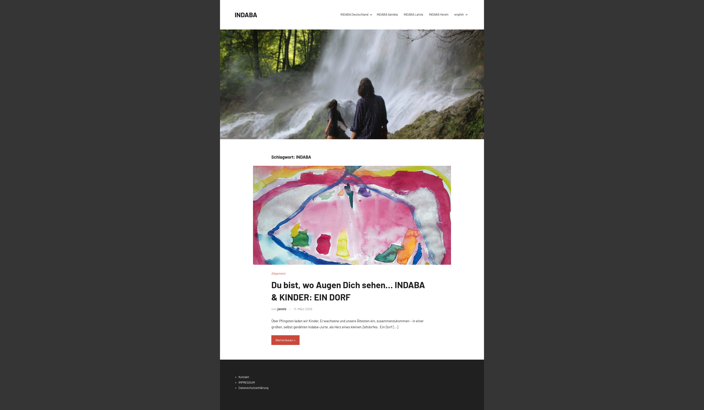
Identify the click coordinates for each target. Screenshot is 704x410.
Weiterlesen (284, 340)
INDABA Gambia (387, 14)
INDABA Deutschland (354, 14)
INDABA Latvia (413, 14)
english (459, 14)
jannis (281, 309)
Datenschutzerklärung (253, 387)
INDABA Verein (438, 14)
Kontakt (244, 377)
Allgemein (278, 273)
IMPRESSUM (247, 382)
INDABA (246, 15)
